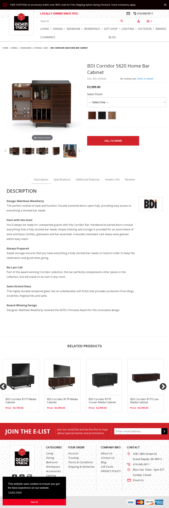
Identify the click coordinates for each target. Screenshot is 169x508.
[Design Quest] (21, 22)
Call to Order (113, 140)
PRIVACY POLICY (110, 471)
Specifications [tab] (62, 179)
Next (163, 387)
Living (49, 453)
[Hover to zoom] (42, 102)
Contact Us (107, 458)
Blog (103, 462)
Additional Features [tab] (88, 179)
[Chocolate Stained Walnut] (92, 115)
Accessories (53, 471)
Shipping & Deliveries (81, 466)
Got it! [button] (34, 502)
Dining (50, 458)
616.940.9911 (143, 13)
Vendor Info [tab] (112, 179)
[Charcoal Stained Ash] (102, 115)
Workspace (53, 466)
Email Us (135, 480)
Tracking (73, 458)
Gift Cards (107, 466)
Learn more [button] (15, 492)
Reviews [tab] (130, 179)
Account (73, 453)
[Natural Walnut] (112, 115)
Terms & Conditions (80, 462)
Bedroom (52, 462)
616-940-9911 (138, 464)
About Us (106, 453)
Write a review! (145, 78)
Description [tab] (41, 179)
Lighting (51, 475)
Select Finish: (95, 94)
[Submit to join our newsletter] (164, 431)
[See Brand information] (150, 203)
